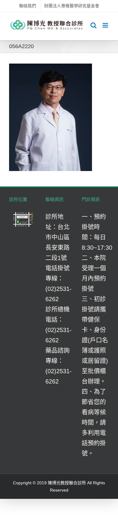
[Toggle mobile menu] (106, 25)
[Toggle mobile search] (93, 25)
